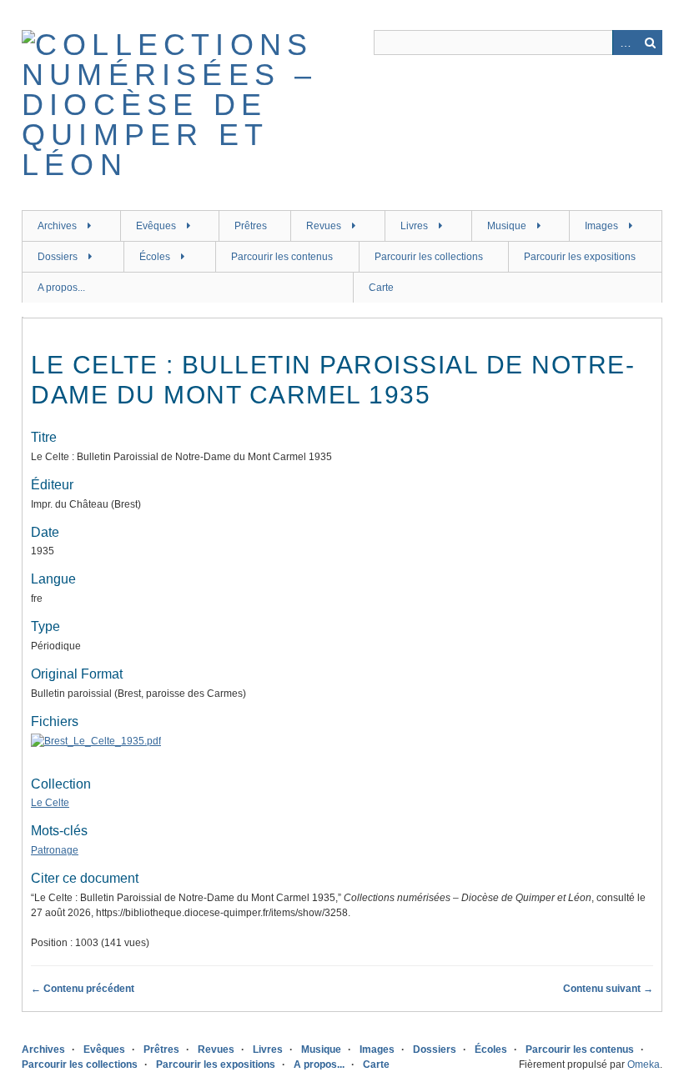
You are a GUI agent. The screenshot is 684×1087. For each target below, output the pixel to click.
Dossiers (58, 257)
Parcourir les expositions (580, 257)
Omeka (643, 1064)
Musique (506, 226)
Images (601, 226)
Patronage (54, 850)
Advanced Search (624, 42)
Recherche (649, 42)
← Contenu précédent (82, 988)
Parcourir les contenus (282, 257)
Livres (414, 226)
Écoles (154, 257)
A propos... (61, 287)
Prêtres (250, 226)
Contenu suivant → (608, 988)
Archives (57, 226)
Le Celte (50, 803)
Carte (381, 287)
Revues (323, 226)
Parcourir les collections (429, 257)
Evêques (156, 226)
